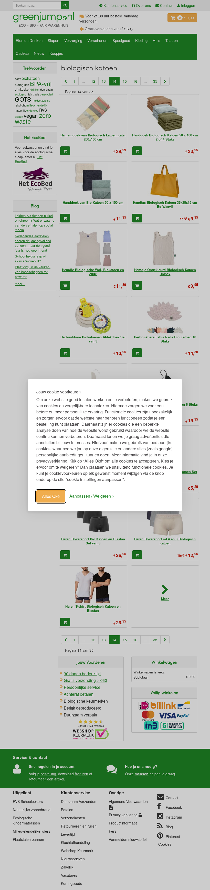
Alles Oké (51, 496)
